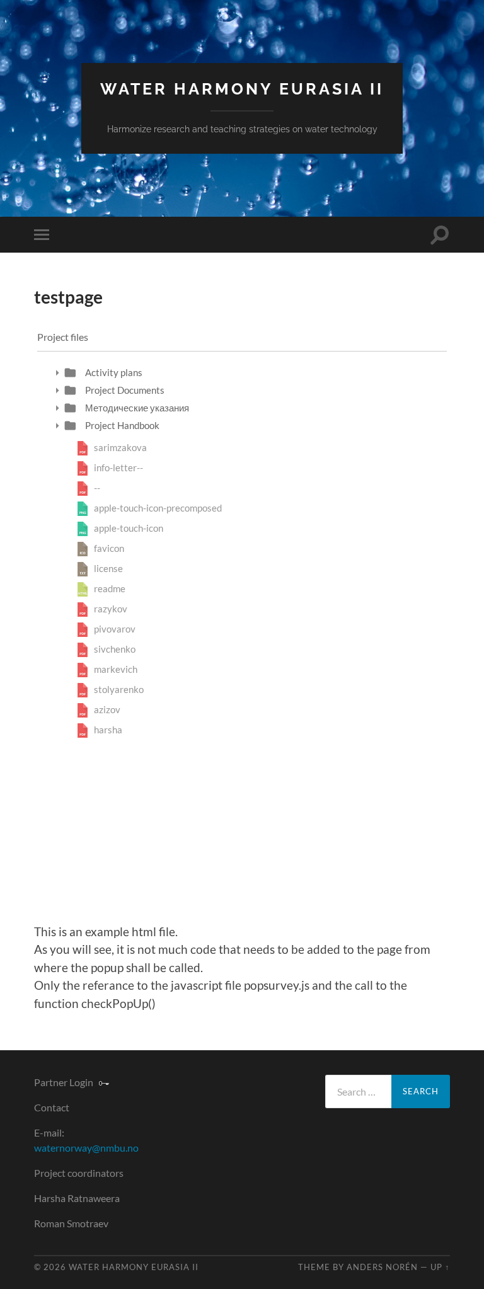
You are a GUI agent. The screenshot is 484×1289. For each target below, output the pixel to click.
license (108, 568)
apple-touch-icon (128, 528)
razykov (110, 608)
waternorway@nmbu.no (86, 1148)
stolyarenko (119, 689)
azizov (107, 709)
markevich (115, 669)
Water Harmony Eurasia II (242, 89)
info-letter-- (118, 467)
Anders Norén (382, 1267)
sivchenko (114, 649)
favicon (109, 548)
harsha (108, 729)
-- (97, 487)
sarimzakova (120, 447)
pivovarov (114, 628)
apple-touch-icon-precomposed (158, 507)
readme (109, 588)
